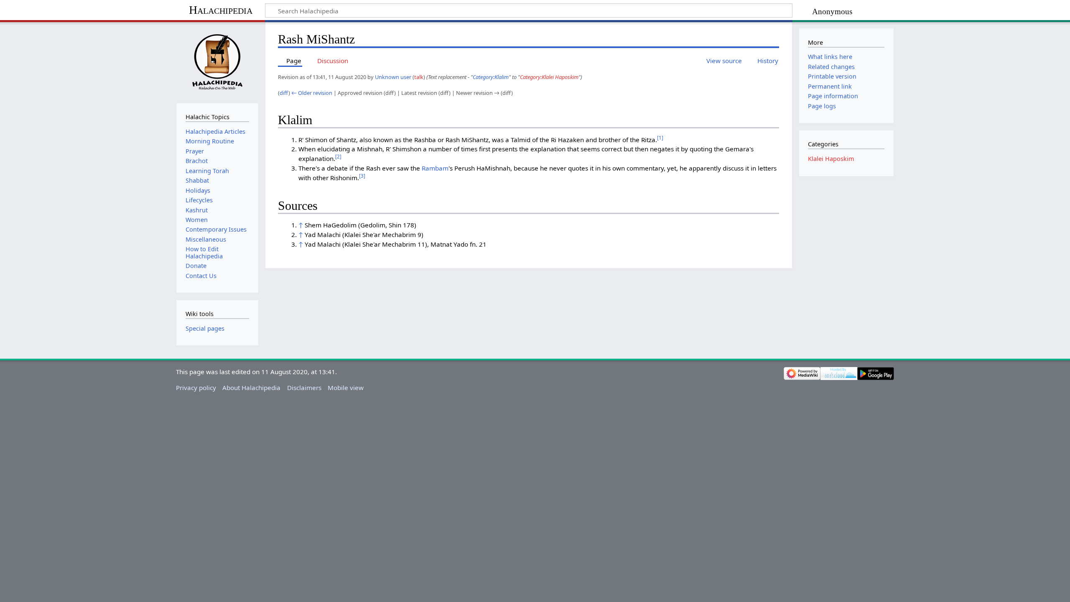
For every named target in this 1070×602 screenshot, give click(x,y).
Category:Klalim (491, 77)
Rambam (435, 168)
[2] (338, 156)
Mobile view (346, 387)
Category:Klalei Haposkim (549, 77)
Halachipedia (220, 9)
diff (284, 93)
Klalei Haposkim (831, 159)
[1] (660, 138)
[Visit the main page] (217, 62)
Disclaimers (304, 387)
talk (418, 77)
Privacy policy (196, 387)
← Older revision (311, 93)
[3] (362, 176)
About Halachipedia (251, 387)
